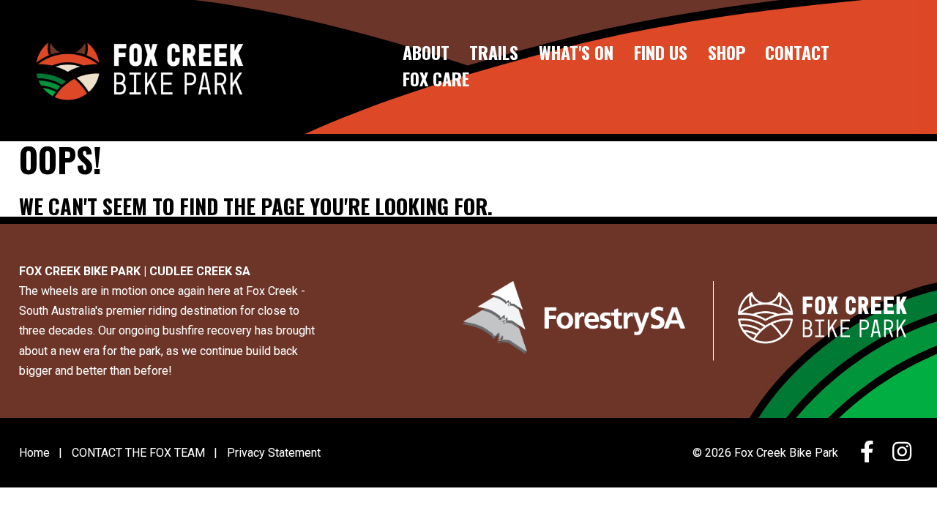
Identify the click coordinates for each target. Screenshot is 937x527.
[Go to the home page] (138, 67)
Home (34, 453)
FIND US (660, 53)
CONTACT (797, 53)
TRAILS (493, 53)
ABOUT (426, 53)
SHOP (726, 53)
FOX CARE (436, 79)
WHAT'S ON (576, 53)
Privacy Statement (274, 453)
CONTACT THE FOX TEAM (138, 453)
